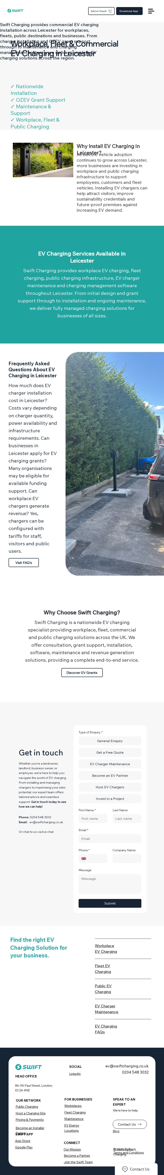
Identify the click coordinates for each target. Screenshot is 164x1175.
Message (85, 870)
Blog (116, 1131)
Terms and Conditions (128, 1152)
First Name (87, 810)
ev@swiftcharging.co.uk (46, 822)
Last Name (120, 810)
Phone (84, 850)
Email (83, 830)
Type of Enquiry (90, 732)
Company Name (124, 850)
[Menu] (151, 11)
